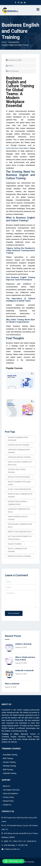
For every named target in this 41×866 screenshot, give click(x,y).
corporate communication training (19, 451)
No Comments (13, 71)
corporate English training (19, 457)
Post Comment (13, 613)
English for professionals (19, 477)
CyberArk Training (9, 773)
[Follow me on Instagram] (18, 2)
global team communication (19, 489)
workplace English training (19, 556)
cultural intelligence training (17, 471)
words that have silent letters (17, 148)
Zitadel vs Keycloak (23, 644)
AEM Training (8, 770)
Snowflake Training (10, 755)
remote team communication (19, 532)
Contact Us (7, 805)
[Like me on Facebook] (15, 2)
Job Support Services (11, 790)
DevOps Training (9, 762)
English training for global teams (19, 483)
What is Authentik (12, 684)
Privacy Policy (8, 797)
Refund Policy (8, 801)
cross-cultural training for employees (19, 463)
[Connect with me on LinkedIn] (21, 2)
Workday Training (9, 766)
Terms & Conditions (10, 793)
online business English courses (18, 518)
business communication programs (18, 439)
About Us (6, 786)
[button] (13, 861)
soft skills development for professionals (19, 538)
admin (10, 66)
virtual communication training (17, 550)
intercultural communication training (20, 495)
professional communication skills (20, 525)
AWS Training (8, 758)
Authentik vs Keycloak (24, 670)
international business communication (17, 503)
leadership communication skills (19, 510)
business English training (18, 445)
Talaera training (15, 544)
